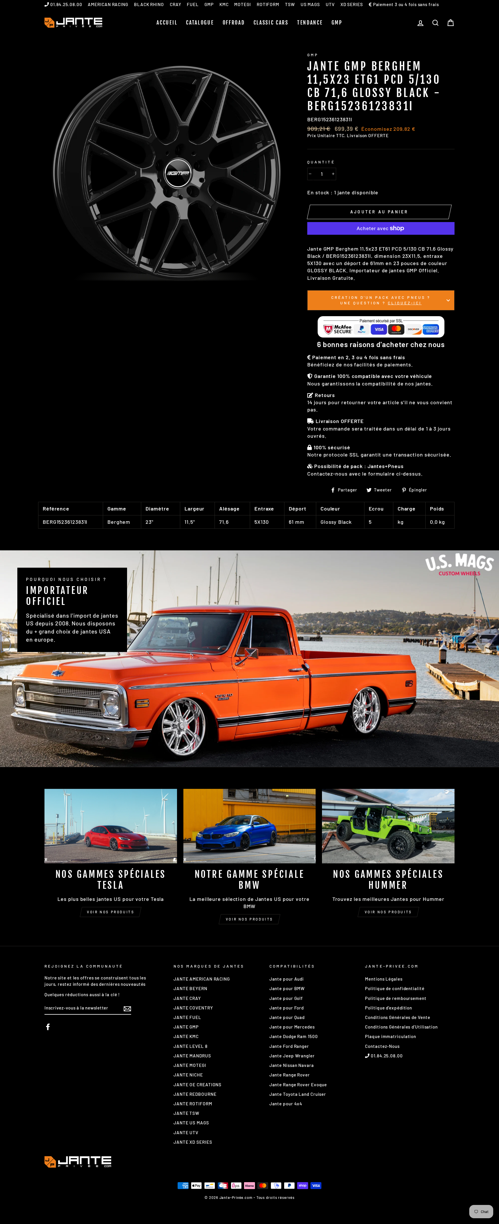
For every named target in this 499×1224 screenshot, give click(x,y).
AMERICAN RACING (108, 4)
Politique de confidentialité (394, 988)
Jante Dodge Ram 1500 (293, 1036)
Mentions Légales (383, 978)
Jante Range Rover (289, 1074)
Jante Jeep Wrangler (292, 1055)
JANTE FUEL (187, 1017)
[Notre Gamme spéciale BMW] (249, 826)
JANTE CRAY (187, 998)
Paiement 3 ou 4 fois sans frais (405, 4)
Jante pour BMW (287, 988)
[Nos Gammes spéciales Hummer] (388, 826)
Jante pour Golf (286, 998)
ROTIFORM (268, 4)
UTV (330, 4)
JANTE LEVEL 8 (191, 1046)
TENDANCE (310, 22)
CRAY (175, 4)
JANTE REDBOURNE (195, 1094)
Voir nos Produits (249, 919)
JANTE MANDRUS (192, 1055)
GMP (209, 4)
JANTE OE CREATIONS (197, 1084)
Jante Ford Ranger (289, 1046)
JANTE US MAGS (191, 1122)
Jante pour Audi (286, 978)
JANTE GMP (186, 1026)
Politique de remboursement (395, 998)
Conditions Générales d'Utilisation (401, 1026)
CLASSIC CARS (271, 22)
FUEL (193, 4)
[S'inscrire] (127, 1008)
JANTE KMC (186, 1036)
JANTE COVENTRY (193, 1007)
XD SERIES (351, 4)
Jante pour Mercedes (292, 1026)
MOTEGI (242, 4)
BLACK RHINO (149, 4)
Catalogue (200, 22)
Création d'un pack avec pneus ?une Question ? (381, 300)
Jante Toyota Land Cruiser (297, 1094)
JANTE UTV (186, 1132)
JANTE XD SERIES (193, 1142)
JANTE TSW (186, 1113)
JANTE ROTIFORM (193, 1103)
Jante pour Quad (287, 1017)
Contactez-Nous (382, 1046)
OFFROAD (234, 22)
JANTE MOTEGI (190, 1065)
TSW (290, 4)
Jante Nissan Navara (291, 1065)
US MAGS (310, 4)
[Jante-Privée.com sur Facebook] (47, 1026)
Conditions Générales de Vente (397, 1017)
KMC (224, 4)
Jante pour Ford (286, 1007)
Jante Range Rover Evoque (298, 1084)
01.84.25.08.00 (65, 4)
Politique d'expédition (388, 1007)
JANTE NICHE (188, 1074)
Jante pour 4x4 (286, 1103)
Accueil (167, 22)
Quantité (321, 161)
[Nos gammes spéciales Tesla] (110, 826)
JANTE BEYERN (190, 988)
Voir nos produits (110, 912)
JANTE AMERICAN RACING (202, 978)
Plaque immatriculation (390, 1036)
